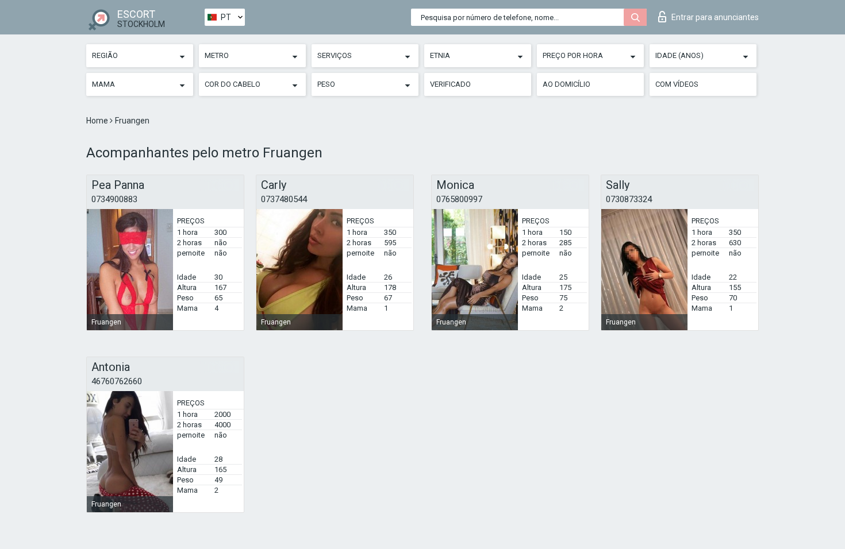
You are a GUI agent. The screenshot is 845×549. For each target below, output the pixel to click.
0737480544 (284, 199)
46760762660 (116, 381)
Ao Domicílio (566, 84)
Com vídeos (676, 84)
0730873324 (629, 199)
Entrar (715, 17)
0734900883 (114, 199)
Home (98, 120)
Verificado (450, 84)
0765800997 (459, 199)
